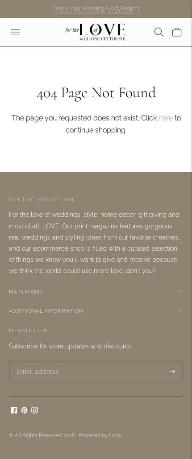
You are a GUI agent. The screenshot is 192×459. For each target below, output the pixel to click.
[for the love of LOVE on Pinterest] (24, 411)
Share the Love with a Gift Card (95, 10)
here (166, 118)
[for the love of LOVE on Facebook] (14, 411)
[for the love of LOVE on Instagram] (34, 411)
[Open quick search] (159, 32)
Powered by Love (100, 435)
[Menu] (15, 32)
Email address (34, 361)
